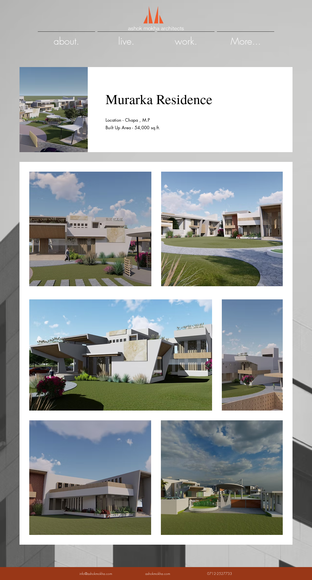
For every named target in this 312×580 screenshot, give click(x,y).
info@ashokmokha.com (95, 573)
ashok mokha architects (156, 28)
